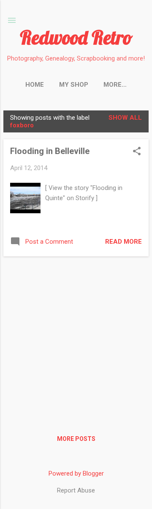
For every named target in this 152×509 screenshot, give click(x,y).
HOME (34, 84)
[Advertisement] (76, 339)
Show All (125, 117)
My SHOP (73, 84)
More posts (76, 438)
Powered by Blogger (76, 473)
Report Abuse (76, 490)
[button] (137, 152)
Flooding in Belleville (50, 151)
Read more (123, 241)
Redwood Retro (76, 37)
